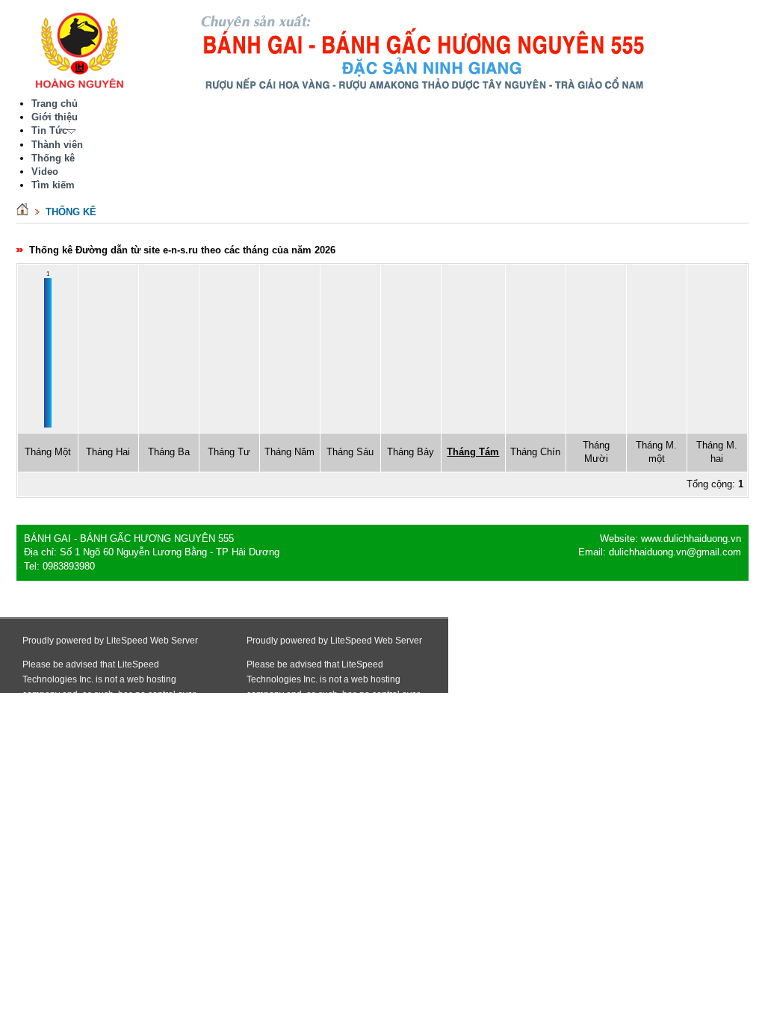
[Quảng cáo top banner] (426, 89)
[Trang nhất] (22, 212)
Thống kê (71, 212)
